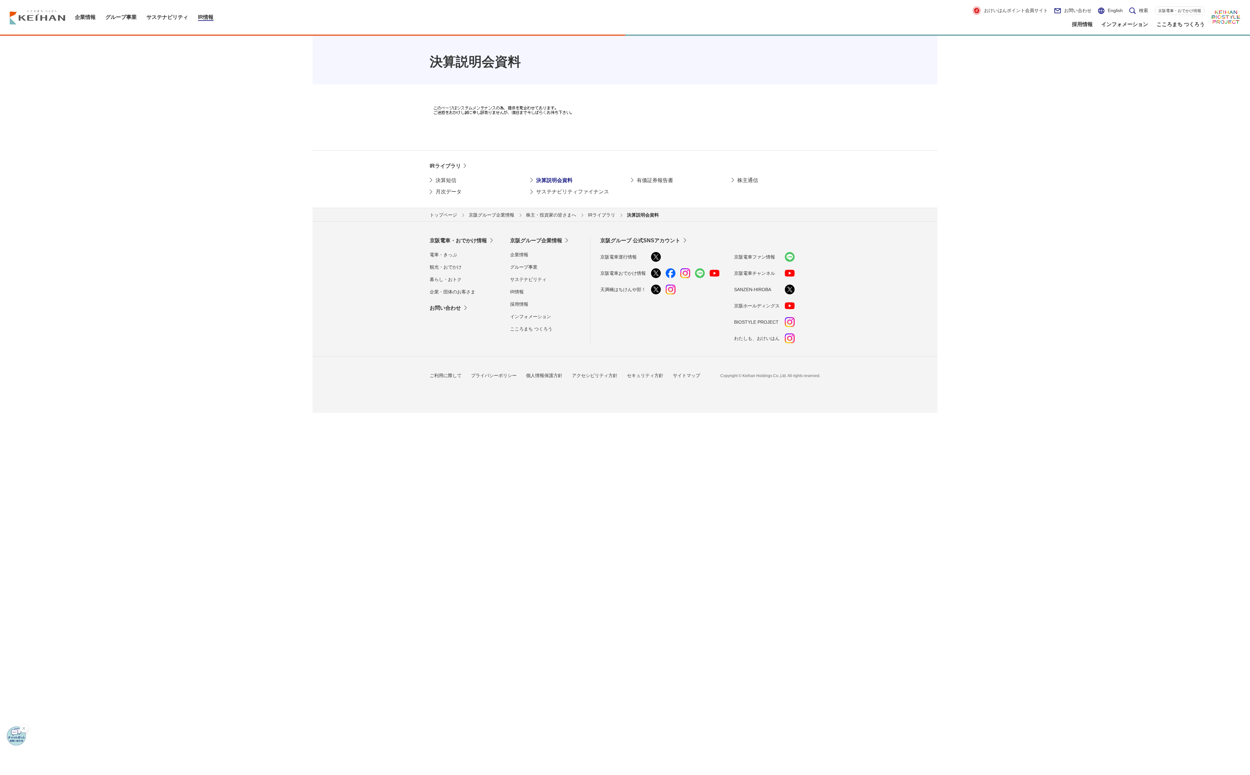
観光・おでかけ (446, 267)
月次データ (449, 191)
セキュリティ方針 (645, 375)
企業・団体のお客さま (452, 291)
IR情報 (517, 291)
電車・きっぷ (443, 254)
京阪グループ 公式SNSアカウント (640, 240)
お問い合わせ (1077, 10)
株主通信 (747, 180)
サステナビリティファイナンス (572, 191)
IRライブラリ (445, 166)
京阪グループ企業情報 (536, 240)
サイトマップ (686, 375)
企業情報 (519, 254)
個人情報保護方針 (544, 375)
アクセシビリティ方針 (595, 375)
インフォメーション (530, 316)
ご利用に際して (446, 375)
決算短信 (446, 180)
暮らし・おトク (446, 279)
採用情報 (519, 304)
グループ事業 (523, 267)
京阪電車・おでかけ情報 (1179, 10)
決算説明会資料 (554, 180)
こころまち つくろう (531, 328)
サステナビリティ (528, 279)
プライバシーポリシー (494, 375)
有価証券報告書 (655, 180)
